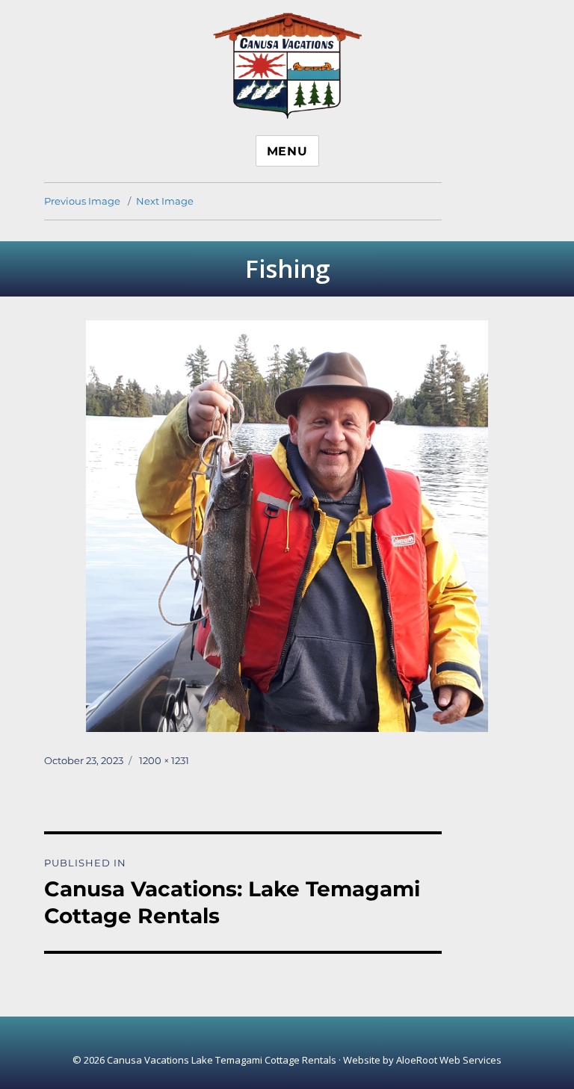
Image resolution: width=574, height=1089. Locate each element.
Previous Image (82, 201)
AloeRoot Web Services (449, 1060)
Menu (287, 151)
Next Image (165, 201)
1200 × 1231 (164, 760)
